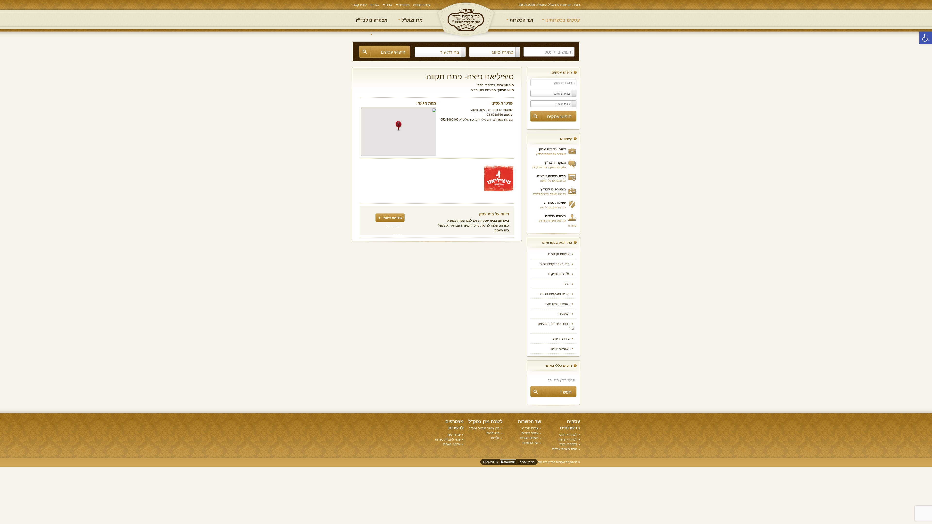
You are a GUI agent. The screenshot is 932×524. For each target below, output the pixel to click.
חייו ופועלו (492, 433)
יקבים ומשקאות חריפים (554, 293)
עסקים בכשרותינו (562, 20)
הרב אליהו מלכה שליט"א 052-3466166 (466, 119)
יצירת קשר (360, 4)
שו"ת (388, 4)
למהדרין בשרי (568, 444)
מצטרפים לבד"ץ (371, 20)
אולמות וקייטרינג (558, 254)
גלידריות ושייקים (558, 273)
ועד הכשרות (520, 20)
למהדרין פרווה (567, 439)
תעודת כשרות (555, 215)
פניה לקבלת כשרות (448, 439)
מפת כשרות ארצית (551, 175)
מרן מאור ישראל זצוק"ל (484, 428)
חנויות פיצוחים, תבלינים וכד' (556, 326)
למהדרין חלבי (486, 85)
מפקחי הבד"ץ (555, 162)
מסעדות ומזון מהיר (557, 303)
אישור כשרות (530, 433)
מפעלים (564, 313)
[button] (925, 38)
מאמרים (404, 4)
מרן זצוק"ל (411, 20)
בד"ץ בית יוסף (466, 19)
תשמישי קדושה (559, 348)
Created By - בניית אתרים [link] (509, 462)
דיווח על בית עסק (552, 149)
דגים (566, 283)
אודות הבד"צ (530, 428)
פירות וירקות (561, 338)
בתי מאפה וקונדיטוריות (554, 264)
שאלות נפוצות (555, 202)
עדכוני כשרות (422, 4)
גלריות (374, 4)
